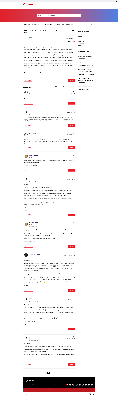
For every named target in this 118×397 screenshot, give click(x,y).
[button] (76, 188)
